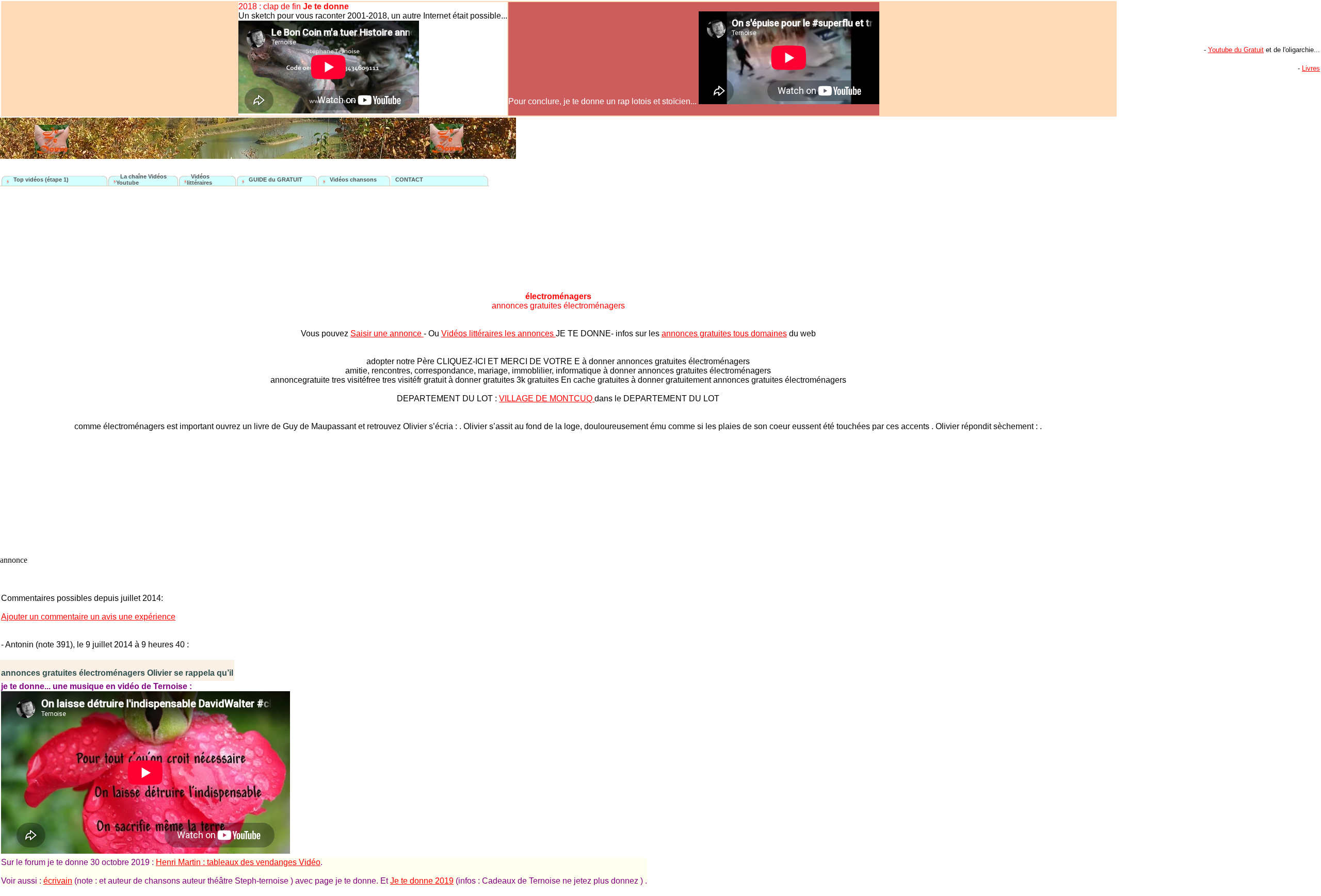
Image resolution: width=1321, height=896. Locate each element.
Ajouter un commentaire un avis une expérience (88, 616)
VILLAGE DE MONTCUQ (546, 398)
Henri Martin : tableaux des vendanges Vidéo (238, 862)
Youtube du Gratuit (1236, 50)
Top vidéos (29, 179)
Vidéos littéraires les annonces (498, 333)
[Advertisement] (1148, 360)
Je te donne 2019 (422, 880)
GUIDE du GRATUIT (275, 179)
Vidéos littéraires (199, 179)
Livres (1311, 68)
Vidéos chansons (353, 179)
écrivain (57, 880)
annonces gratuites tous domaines (724, 333)
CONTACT (409, 179)
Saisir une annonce (387, 333)
